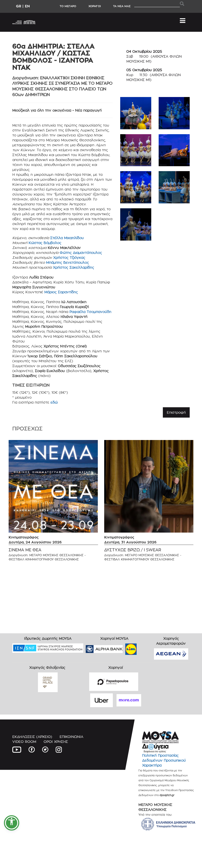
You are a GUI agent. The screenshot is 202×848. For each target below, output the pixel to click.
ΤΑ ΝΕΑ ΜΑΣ (122, 6)
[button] (11, 823)
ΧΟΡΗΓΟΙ (94, 6)
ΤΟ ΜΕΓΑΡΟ (68, 6)
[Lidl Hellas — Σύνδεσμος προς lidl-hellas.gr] (124, 647)
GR (18, 6)
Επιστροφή (176, 412)
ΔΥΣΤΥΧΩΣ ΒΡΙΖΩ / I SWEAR (132, 550)
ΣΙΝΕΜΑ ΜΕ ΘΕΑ (25, 550)
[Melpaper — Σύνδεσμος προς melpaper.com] (145, 647)
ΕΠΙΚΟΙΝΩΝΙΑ (71, 736)
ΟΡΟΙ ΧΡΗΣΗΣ (56, 741)
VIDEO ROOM (24, 741)
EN (27, 6)
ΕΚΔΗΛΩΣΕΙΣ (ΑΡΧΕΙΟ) (32, 736)
